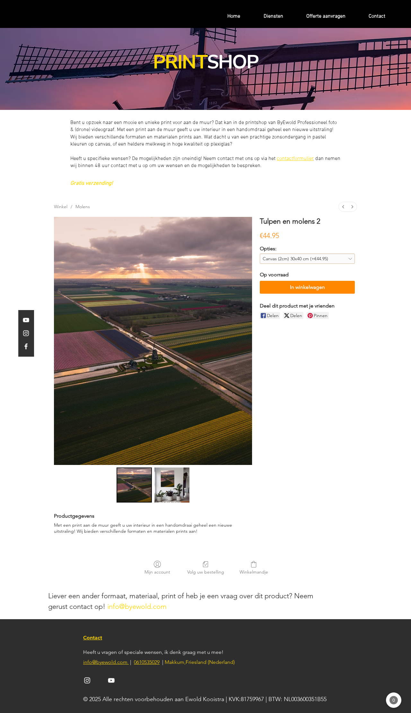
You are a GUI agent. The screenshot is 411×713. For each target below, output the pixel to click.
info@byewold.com (137, 606)
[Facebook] (26, 346)
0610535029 (147, 662)
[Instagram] (26, 333)
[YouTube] (26, 320)
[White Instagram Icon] (87, 680)
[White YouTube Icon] (111, 680)
